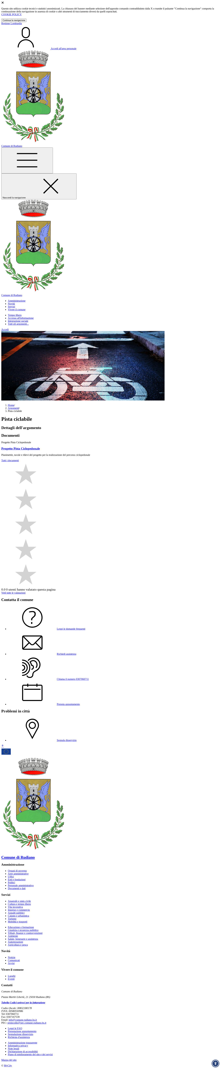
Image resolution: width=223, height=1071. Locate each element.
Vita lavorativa (15, 907)
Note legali (13, 1048)
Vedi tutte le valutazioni (13, 592)
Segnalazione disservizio (20, 1034)
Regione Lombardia (11, 23)
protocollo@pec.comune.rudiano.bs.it (27, 1022)
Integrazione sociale (18, 321)
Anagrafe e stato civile (19, 901)
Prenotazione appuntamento (22, 1031)
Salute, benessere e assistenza (23, 939)
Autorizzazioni (15, 941)
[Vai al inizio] (2, 746)
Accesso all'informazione (21, 318)
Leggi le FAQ (15, 1028)
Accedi (5, 329)
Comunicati (14, 960)
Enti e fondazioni (16, 879)
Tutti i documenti (10, 460)
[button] (16, 300)
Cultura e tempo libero (19, 904)
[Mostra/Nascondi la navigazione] (27, 160)
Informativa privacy (18, 1045)
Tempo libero (15, 315)
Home (11, 405)
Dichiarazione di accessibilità (23, 1051)
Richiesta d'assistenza (19, 1037)
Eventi (11, 979)
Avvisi (11, 963)
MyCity (8, 1065)
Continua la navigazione (14, 20)
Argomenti (13, 408)
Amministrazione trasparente (22, 1042)
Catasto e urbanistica (18, 915)
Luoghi (11, 976)
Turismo (12, 918)
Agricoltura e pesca (18, 944)
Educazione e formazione (21, 927)
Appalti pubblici (16, 912)
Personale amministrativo (21, 885)
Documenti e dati (16, 888)
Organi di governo (17, 870)
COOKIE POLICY (11, 14)
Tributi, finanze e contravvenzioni (25, 933)
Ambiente (13, 936)
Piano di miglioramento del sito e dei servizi (30, 1054)
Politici (11, 882)
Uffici (11, 876)
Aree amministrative (18, 873)
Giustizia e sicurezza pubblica (23, 930)
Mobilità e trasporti (17, 921)
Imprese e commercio (19, 910)
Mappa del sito (8, 1060)
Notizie (11, 957)
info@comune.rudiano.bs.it (23, 1019)
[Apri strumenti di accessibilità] (215, 1063)
